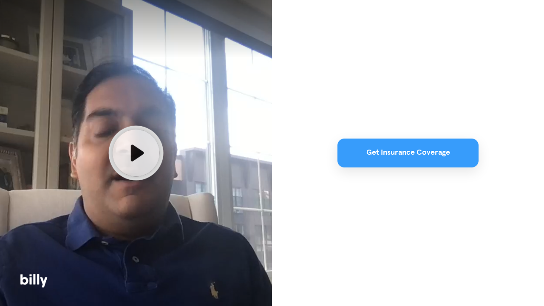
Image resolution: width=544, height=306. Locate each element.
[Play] (136, 153)
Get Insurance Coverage (408, 152)
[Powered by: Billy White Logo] (34, 280)
